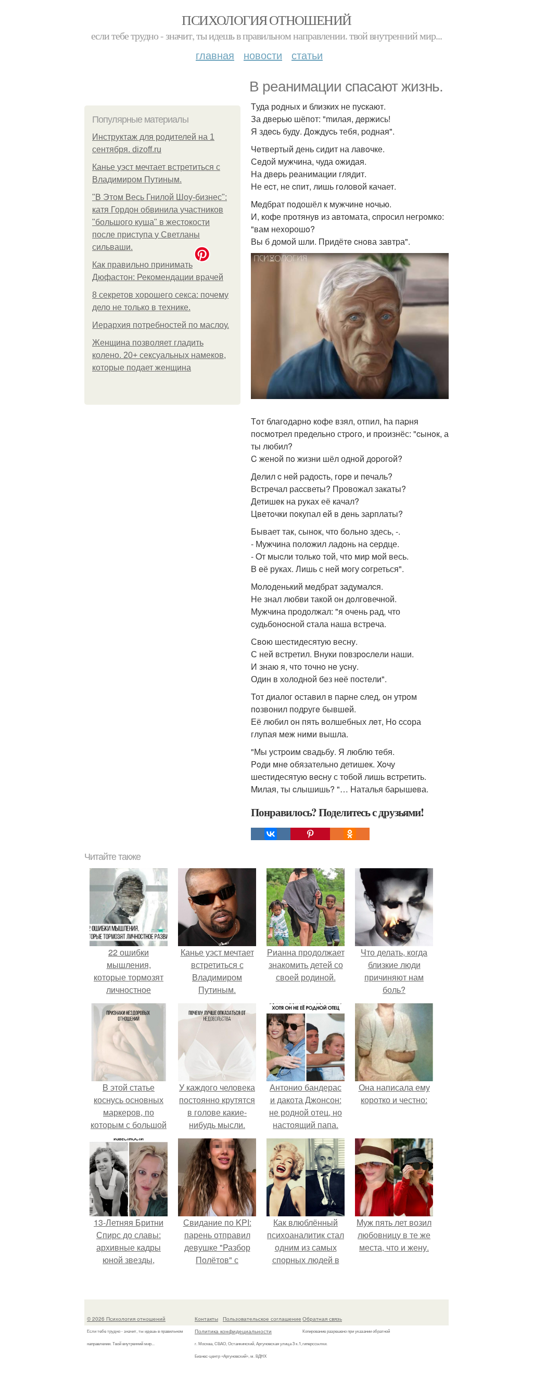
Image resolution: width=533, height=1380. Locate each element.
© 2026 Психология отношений (126, 1318)
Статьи (307, 54)
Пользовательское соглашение (262, 1318)
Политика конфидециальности (233, 1331)
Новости (263, 54)
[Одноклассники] (350, 834)
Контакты (206, 1318)
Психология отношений (266, 20)
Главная (215, 54)
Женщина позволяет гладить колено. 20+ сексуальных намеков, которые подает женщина (159, 355)
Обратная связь (322, 1318)
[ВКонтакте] (270, 834)
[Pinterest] (310, 834)
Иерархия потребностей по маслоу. (160, 325)
